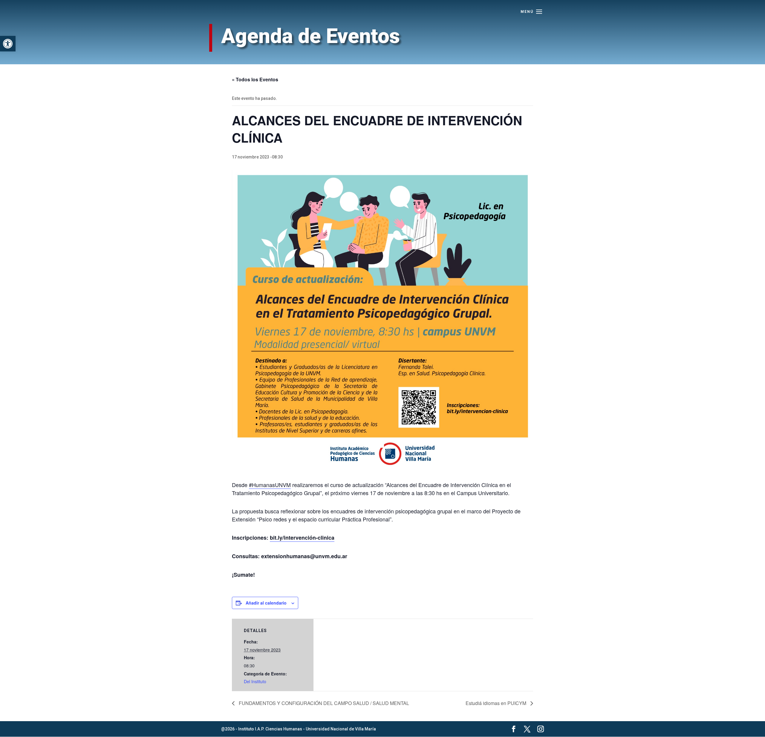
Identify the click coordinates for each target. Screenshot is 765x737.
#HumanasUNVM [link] (270, 485)
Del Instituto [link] (255, 681)
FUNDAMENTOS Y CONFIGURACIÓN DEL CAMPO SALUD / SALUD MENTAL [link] (323, 703)
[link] (8, 43)
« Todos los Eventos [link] (255, 79)
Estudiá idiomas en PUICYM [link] (496, 703)
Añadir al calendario (266, 603)
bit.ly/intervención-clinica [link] (302, 537)
